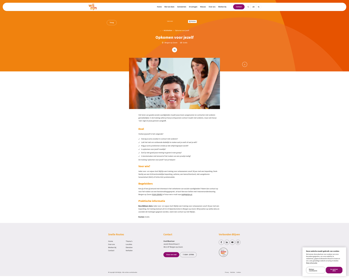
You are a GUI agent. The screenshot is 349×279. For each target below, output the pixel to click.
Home (110, 241)
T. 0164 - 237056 (188, 254)
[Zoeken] (248, 6)
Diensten (129, 247)
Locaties (129, 244)
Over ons (111, 244)
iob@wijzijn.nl (186, 194)
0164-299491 (157, 194)
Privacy (227, 272)
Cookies (238, 272)
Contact (111, 250)
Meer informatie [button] (311, 263)
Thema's (129, 241)
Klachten (232, 272)
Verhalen (129, 250)
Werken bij (112, 247)
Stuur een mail (171, 254)
